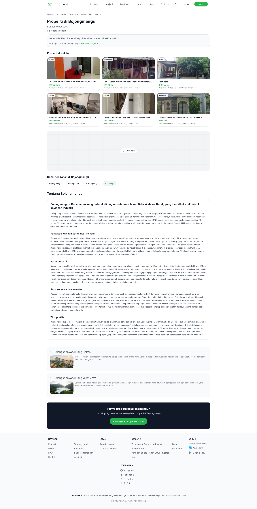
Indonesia (61, 14)
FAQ (50, 452)
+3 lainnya (109, 183)
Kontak (51, 457)
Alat (139, 4)
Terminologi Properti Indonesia (146, 444)
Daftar (201, 4)
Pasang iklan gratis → (91, 43)
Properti (94, 4)
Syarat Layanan (107, 444)
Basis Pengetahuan (83, 452)
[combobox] (165, 4)
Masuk (186, 4)
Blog (174, 444)
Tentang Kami (81, 444)
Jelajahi (109, 4)
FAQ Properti (137, 448)
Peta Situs (177, 448)
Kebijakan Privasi (108, 448)
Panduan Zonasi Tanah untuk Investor (150, 452)
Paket (51, 448)
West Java (73, 14)
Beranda (50, 14)
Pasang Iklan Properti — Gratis (128, 421)
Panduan (124, 4)
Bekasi (83, 14)
